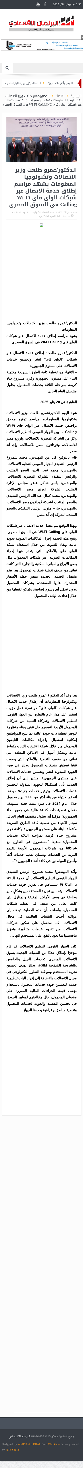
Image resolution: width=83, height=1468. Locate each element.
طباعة (66, 216)
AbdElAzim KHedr (30, 1444)
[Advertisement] (41, 274)
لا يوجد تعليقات (20, 212)
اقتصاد (45, 212)
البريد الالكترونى (47, 216)
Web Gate (54, 1444)
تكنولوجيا (36, 212)
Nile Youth (12, 1450)
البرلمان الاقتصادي (19, 1436)
